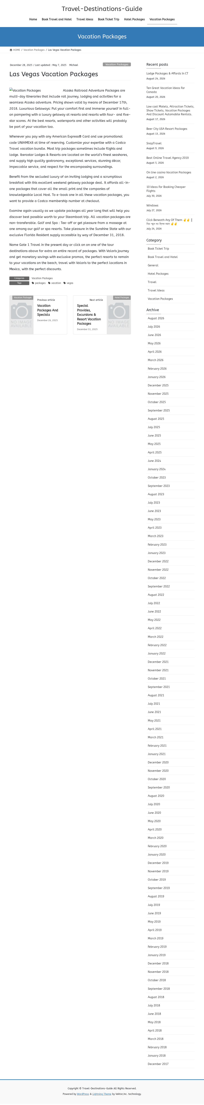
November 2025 (158, 394)
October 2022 (157, 578)
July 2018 (154, 1005)
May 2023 (154, 519)
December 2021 (158, 662)
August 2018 (156, 997)
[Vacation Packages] (21, 303)
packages (40, 283)
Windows (152, 205)
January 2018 (157, 1055)
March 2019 (155, 938)
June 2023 (154, 511)
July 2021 (154, 703)
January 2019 (157, 955)
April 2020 (155, 829)
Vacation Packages (116, 64)
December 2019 (158, 863)
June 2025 (154, 435)
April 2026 (155, 352)
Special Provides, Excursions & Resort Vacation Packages (89, 314)
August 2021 (156, 695)
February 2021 (157, 745)
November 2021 (158, 670)
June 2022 (154, 611)
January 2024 (157, 469)
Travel (152, 282)
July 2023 (154, 502)
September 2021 (159, 687)
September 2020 (159, 787)
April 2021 (155, 729)
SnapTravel (154, 143)
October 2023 (157, 477)
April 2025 (155, 452)
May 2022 (154, 620)
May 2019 (154, 921)
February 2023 (157, 544)
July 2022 (154, 603)
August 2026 (156, 318)
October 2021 (157, 678)
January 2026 (157, 377)
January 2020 (157, 854)
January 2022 (157, 653)
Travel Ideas (156, 290)
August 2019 (156, 896)
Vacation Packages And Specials (47, 310)
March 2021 (155, 737)
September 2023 (159, 486)
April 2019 (155, 930)
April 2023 (155, 528)
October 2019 (157, 879)
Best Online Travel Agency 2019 (167, 158)
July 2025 (154, 427)
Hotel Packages (158, 274)
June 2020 (154, 813)
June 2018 (154, 1014)
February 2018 (157, 1047)
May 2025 (154, 444)
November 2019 (158, 871)
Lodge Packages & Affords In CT (167, 73)
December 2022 (158, 561)
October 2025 (157, 402)
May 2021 (154, 720)
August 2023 (156, 494)
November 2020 (158, 771)
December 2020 (158, 762)
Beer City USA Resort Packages (166, 129)
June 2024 (154, 461)
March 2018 (155, 1039)
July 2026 (154, 326)
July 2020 (154, 804)
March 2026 (155, 360)
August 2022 (156, 595)
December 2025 (158, 385)
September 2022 (159, 586)
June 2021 (154, 712)
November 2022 (158, 570)
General (153, 265)
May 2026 (154, 343)
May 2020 (154, 821)
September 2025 (159, 410)
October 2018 (157, 980)
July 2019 (154, 905)
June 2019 (154, 913)
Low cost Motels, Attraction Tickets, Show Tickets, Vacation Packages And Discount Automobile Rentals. (170, 110)
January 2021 (157, 754)
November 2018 (158, 972)
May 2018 (154, 1022)
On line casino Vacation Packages (168, 172)
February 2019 (157, 947)
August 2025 (156, 419)
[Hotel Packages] (119, 303)
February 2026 (157, 368)
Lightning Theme (101, 1094)
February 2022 (157, 645)
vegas (70, 283)
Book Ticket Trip (158, 248)
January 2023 (157, 553)
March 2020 (155, 838)
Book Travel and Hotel (163, 257)
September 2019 (159, 888)
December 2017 (158, 1064)
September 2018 (159, 989)
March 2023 (155, 536)
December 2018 (158, 963)
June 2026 (154, 335)
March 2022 (155, 637)
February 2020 (157, 846)
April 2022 (155, 628)
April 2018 (155, 1030)
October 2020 (157, 779)
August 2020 (156, 796)
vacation (56, 283)
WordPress (83, 1094)
